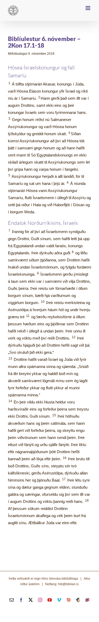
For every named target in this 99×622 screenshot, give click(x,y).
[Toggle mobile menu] (88, 8)
